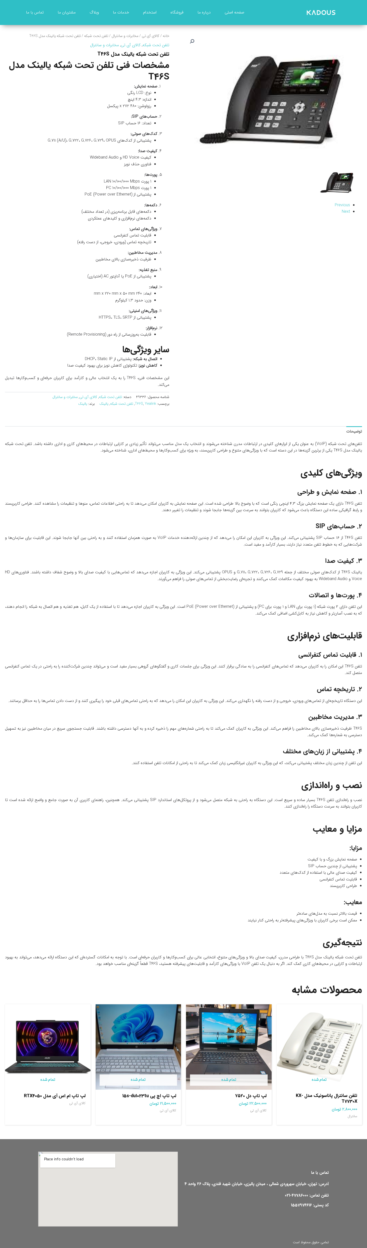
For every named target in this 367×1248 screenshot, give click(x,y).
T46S (139, 404)
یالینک (103, 404)
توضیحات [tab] (354, 431)
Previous (342, 205)
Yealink (150, 404)
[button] (191, 41)
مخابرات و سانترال (125, 36)
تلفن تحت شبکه (96, 36)
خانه (166, 36)
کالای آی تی (150, 36)
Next (346, 211)
